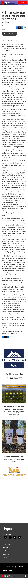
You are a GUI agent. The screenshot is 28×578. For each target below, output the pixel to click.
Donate (23, 2)
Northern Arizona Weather (14, 406)
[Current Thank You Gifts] (14, 436)
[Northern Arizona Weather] (14, 394)
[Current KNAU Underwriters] (14, 471)
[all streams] (26, 576)
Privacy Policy (6, 544)
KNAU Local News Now (14, 374)
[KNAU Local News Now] (14, 358)
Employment (6, 550)
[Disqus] (14, 501)
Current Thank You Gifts (13, 457)
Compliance (6, 554)
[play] (2, 576)
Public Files (5, 547)
